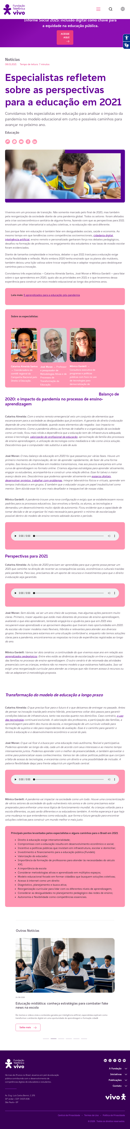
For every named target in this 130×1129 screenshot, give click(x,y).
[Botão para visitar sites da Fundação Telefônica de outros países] (123, 9)
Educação (12, 132)
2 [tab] (54, 1038)
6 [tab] (84, 1038)
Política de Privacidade (114, 1115)
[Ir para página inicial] (14, 9)
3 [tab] (61, 1038)
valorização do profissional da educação (53, 437)
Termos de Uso (91, 1115)
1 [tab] (46, 1038)
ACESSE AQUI (65, 35)
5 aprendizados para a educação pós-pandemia (52, 295)
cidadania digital (103, 235)
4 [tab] (69, 1038)
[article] (65, 558)
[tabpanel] (66, 986)
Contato (117, 1085)
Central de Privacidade (69, 1115)
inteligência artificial (17, 239)
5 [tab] (76, 1038)
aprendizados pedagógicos (21, 656)
